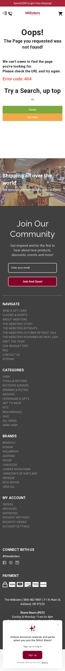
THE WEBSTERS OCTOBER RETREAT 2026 (29, 332)
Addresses (10, 513)
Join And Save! (32, 281)
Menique (9, 478)
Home (32, 109)
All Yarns (10, 420)
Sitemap (8, 359)
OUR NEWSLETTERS (15, 345)
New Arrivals (12, 411)
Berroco (9, 442)
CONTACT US (11, 354)
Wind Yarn (10, 425)
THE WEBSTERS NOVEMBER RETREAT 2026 (30, 337)
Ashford (9, 455)
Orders (8, 504)
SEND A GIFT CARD (15, 310)
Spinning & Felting (15, 389)
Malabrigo (10, 451)
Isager (7, 460)
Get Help (32, 117)
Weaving (9, 394)
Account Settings (16, 526)
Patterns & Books (16, 385)
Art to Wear (12, 403)
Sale (6, 416)
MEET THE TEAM (14, 341)
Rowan (8, 447)
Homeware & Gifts (16, 398)
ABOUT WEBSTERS (15, 319)
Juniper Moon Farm (17, 469)
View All (9, 486)
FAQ (5, 350)
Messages (10, 508)
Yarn (6, 376)
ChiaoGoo (10, 464)
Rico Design (11, 482)
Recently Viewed (15, 521)
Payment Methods (16, 517)
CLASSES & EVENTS (15, 314)
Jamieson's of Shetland (20, 473)
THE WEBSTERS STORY (18, 323)
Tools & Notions (15, 380)
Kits (5, 407)
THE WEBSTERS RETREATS (20, 328)
